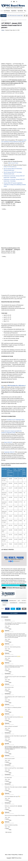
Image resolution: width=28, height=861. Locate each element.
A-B (9, 163)
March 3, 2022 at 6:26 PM (9, 631)
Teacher (5, 19)
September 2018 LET (9, 452)
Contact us (20, 854)
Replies (7, 627)
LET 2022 (24, 600)
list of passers (5, 602)
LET (19, 600)
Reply (6, 626)
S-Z (15, 166)
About (9, 854)
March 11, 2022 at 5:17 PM (9, 785)
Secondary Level (22, 602)
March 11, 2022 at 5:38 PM (9, 794)
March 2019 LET (8, 442)
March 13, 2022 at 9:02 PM (9, 813)
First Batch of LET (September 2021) (15, 419)
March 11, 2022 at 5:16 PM (9, 775)
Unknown (7, 630)
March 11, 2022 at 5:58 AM (9, 705)
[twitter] (17, 1)
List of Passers (7, 10)
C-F (7, 166)
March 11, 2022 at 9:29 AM (9, 724)
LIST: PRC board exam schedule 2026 (15, 15)
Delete (9, 626)
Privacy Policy (14, 854)
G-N (10, 166)
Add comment (8, 832)
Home (2, 19)
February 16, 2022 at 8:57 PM (10, 621)
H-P (14, 163)
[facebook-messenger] (14, 1)
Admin (2, 30)
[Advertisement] (14, 47)
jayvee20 (7, 743)
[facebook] (11, 1)
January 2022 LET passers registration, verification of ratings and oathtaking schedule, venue (15, 184)
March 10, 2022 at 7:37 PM (9, 694)
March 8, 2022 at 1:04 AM (9, 654)
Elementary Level (12, 600)
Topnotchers (13, 10)
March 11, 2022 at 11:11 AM (9, 744)
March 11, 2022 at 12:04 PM (9, 756)
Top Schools (20, 10)
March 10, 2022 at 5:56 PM (9, 685)
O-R (13, 166)
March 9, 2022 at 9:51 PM (9, 674)
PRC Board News (17, 857)
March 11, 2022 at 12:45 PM (9, 766)
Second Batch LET (13, 602)
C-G (12, 163)
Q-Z (17, 163)
